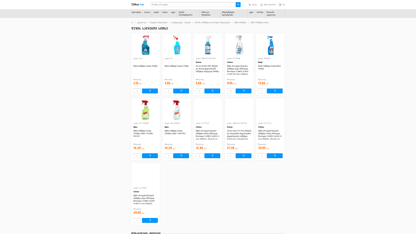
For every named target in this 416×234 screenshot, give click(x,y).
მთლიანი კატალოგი (271, 13)
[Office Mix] (137, 4)
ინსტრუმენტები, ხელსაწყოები (228, 13)
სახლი (165, 12)
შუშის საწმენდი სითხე (259, 22)
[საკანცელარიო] (132, 22)
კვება (251, 12)
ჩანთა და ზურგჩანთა (206, 13)
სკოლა (147, 12)
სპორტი (260, 12)
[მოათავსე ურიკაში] (150, 91)
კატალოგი (141, 22)
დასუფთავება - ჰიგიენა (181, 22)
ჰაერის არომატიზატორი (185, 13)
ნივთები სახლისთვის (158, 22)
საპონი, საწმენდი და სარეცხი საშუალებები (212, 22)
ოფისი (156, 12)
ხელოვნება (136, 12)
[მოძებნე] (238, 4)
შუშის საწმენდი (240, 22)
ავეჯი (173, 12)
